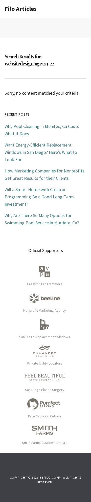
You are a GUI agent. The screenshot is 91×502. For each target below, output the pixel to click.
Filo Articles (21, 9)
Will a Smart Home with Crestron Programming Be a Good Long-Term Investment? (39, 197)
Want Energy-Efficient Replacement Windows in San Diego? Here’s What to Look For (41, 152)
